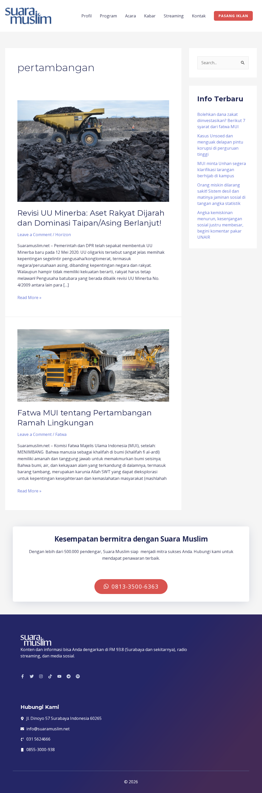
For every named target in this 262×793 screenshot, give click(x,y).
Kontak (199, 16)
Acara (130, 16)
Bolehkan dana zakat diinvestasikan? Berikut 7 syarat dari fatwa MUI (221, 120)
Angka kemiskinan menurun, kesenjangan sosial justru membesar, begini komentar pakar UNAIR (220, 225)
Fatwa (61, 434)
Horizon (63, 234)
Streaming (174, 16)
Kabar (150, 16)
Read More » (29, 297)
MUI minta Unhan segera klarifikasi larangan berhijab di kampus (221, 170)
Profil (86, 16)
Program (108, 16)
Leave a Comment (34, 234)
